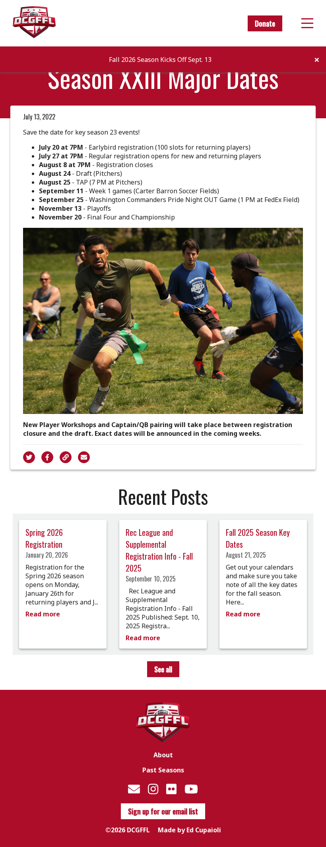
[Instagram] (153, 789)
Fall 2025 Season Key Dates (258, 538)
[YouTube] (191, 789)
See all (163, 669)
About (163, 755)
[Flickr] (171, 789)
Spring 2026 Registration (44, 538)
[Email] (134, 789)
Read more (42, 614)
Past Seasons (163, 770)
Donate (265, 23)
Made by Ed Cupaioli (189, 830)
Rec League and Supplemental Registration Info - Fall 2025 (159, 550)
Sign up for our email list (163, 811)
